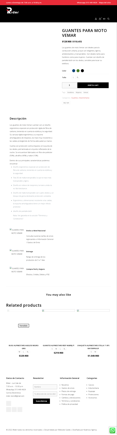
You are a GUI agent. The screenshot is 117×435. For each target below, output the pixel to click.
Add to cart (93, 85)
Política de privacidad (70, 404)
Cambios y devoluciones (71, 397)
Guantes (74, 98)
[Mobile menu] (8, 19)
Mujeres (78, 92)
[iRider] (12, 10)
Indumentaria (84, 98)
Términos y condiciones (71, 401)
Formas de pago (68, 394)
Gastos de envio (68, 388)
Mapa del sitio (105, 2)
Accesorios (92, 397)
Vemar (86, 92)
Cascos (91, 385)
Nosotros (65, 385)
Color (64, 71)
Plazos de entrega (69, 391)
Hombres (70, 92)
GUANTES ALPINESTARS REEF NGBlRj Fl (58, 345)
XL (77, 77)
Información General (69, 378)
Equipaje (91, 391)
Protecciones (93, 394)
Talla (64, 77)
